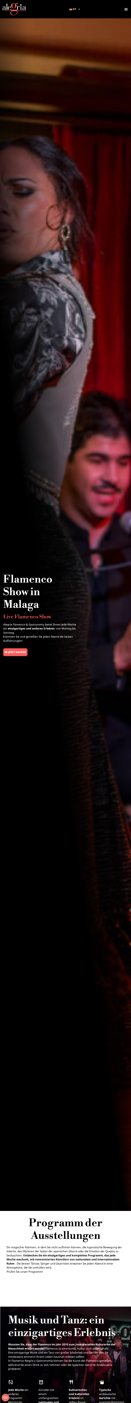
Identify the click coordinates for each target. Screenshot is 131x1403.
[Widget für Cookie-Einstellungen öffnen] (5, 1397)
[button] (126, 9)
